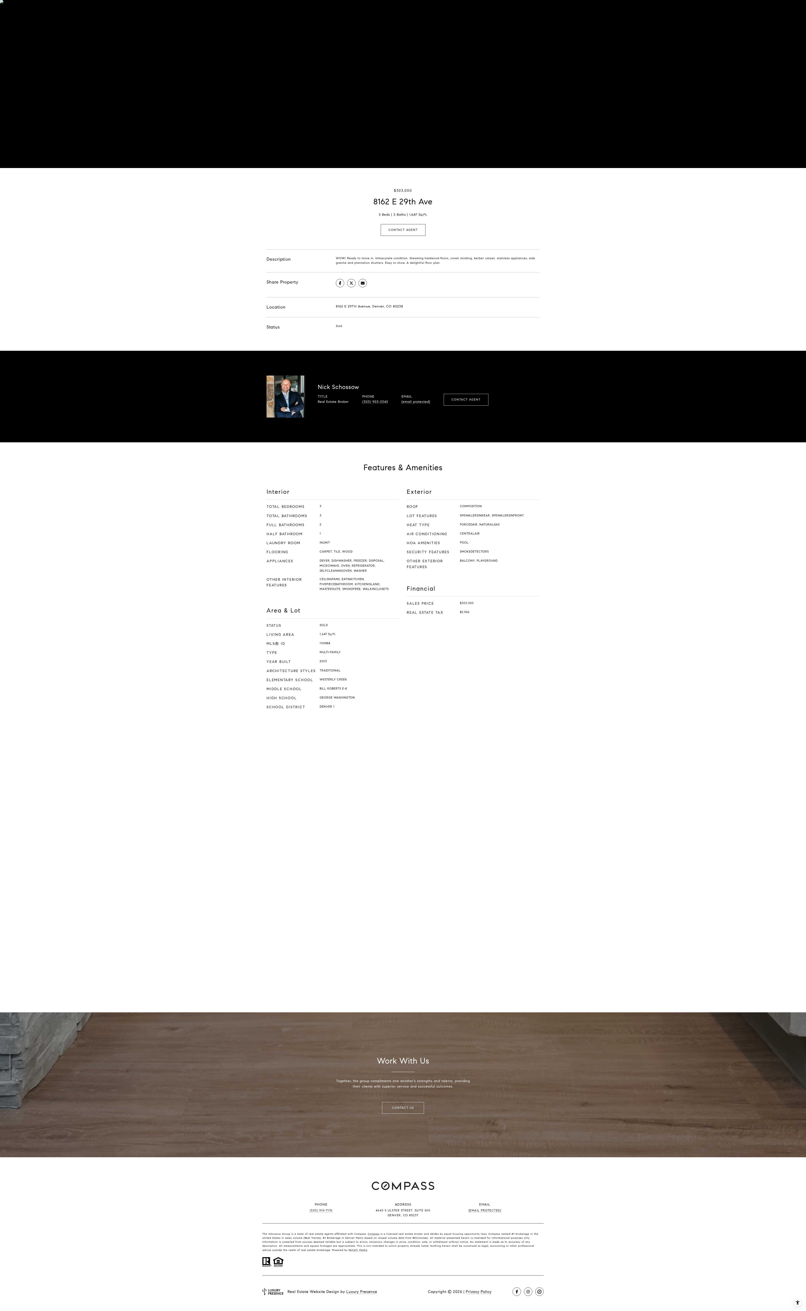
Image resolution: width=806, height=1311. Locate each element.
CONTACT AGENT (466, 399)
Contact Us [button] (403, 1108)
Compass (373, 1233)
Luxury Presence (361, 1291)
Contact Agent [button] (403, 230)
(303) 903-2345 (375, 402)
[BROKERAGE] (539, 1291)
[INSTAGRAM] (528, 1291)
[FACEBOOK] (517, 1291)
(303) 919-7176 (321, 1210)
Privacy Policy (479, 1291)
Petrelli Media (358, 1250)
